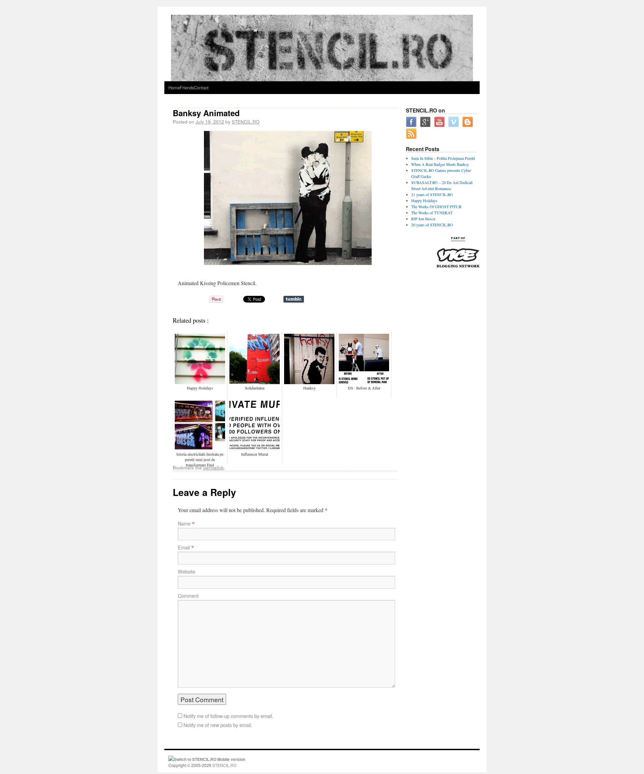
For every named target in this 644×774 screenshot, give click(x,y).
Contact (201, 87)
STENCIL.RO (246, 121)
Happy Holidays (424, 200)
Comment (188, 595)
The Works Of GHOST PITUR (436, 206)
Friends (187, 87)
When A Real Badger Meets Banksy (440, 164)
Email (184, 547)
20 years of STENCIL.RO (432, 224)
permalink (213, 467)
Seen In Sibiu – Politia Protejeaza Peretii (443, 158)
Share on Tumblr (293, 299)
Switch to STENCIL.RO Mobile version (209, 759)
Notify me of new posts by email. (217, 725)
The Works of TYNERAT (431, 212)
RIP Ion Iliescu (423, 218)
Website (186, 571)
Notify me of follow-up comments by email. (228, 716)
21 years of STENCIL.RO (432, 194)
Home (174, 87)
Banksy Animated (206, 113)
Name (184, 523)
